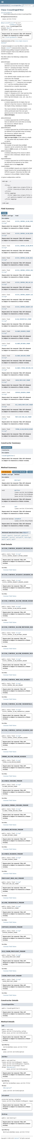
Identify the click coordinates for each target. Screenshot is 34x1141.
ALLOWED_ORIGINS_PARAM (22, 355)
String (4, 223)
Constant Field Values (9, 570)
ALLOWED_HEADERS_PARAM (22, 331)
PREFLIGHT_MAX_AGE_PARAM (23, 417)
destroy (16, 480)
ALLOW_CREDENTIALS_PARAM (23, 319)
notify (12, 537)
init (15, 506)
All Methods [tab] (6, 472)
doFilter (17, 490)
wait (3, 539)
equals (9, 535)
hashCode (4, 537)
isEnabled (17, 518)
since (12, 23)
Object (9, 28)
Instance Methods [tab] (19, 472)
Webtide (16, 1138)
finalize (16, 535)
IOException (10, 1067)
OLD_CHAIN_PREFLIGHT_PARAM (24, 404)
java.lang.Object (6, 12)
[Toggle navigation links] (2, 2)
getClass (24, 535)
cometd (8, 48)
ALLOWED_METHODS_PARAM (22, 343)
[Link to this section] (15, 209)
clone (3, 535)
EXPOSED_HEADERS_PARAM (22, 392)
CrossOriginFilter (16, 5)
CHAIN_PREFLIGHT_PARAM (22, 380)
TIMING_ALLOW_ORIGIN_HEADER (24, 429)
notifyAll (19, 537)
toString (27, 537)
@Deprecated (5, 23)
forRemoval (12, 24)
